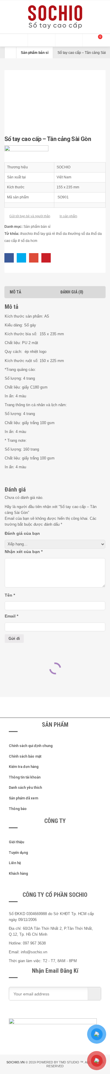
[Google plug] (67, 1012)
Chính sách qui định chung (31, 746)
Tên (10, 595)
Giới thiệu (16, 842)
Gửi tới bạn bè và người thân (29, 216)
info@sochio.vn (34, 952)
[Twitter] (38, 1012)
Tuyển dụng (18, 853)
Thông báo (18, 809)
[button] (14, 40)
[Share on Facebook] (9, 258)
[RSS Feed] (82, 1012)
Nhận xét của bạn (24, 551)
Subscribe (94, 993)
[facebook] (23, 1012)
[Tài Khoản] (69, 40)
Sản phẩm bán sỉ (34, 53)
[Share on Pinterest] (46, 258)
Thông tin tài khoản (24, 777)
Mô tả (15, 292)
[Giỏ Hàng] (96, 40)
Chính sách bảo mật (25, 756)
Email (11, 616)
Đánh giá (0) (71, 292)
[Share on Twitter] (21, 258)
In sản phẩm (68, 216)
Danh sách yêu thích (25, 788)
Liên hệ (15, 863)
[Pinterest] (52, 1012)
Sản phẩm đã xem (23, 798)
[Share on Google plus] (33, 258)
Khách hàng (18, 874)
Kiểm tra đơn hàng (23, 767)
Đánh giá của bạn (22, 533)
